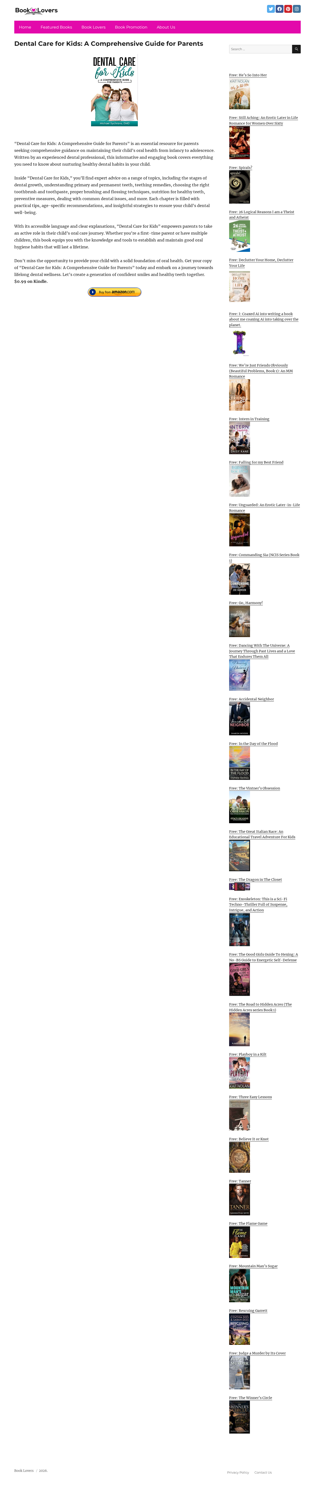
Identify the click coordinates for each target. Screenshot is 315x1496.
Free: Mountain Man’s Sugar (253, 1266)
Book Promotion (131, 27)
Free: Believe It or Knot (249, 1139)
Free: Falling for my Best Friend (256, 462)
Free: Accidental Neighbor (251, 699)
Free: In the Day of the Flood (253, 743)
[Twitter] (271, 9)
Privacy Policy (238, 1472)
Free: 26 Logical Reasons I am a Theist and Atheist (261, 215)
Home (25, 27)
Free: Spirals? (240, 167)
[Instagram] (297, 9)
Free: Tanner (240, 1181)
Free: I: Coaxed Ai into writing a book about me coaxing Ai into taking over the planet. (264, 319)
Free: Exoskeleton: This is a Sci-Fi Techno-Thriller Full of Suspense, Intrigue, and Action (258, 904)
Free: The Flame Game (248, 1223)
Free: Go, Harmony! (246, 603)
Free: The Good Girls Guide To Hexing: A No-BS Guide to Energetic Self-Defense (263, 957)
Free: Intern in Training (249, 419)
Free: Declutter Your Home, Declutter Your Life (261, 263)
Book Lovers (93, 27)
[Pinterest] (288, 9)
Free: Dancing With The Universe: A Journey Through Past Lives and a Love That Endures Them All (262, 651)
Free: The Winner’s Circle (250, 1398)
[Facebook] (280, 9)
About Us (166, 27)
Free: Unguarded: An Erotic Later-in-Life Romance (264, 508)
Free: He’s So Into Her (248, 75)
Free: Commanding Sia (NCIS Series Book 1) (264, 558)
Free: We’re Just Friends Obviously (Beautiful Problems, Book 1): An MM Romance (261, 371)
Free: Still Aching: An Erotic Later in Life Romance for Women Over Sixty (263, 120)
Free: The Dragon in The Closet (255, 879)
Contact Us (263, 1472)
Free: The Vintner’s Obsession (254, 788)
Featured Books (56, 27)
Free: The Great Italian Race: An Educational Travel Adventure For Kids (262, 834)
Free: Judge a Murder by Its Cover (257, 1353)
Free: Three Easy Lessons (250, 1097)
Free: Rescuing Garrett (248, 1310)
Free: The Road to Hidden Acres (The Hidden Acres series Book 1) (260, 1007)
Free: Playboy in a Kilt (248, 1054)
